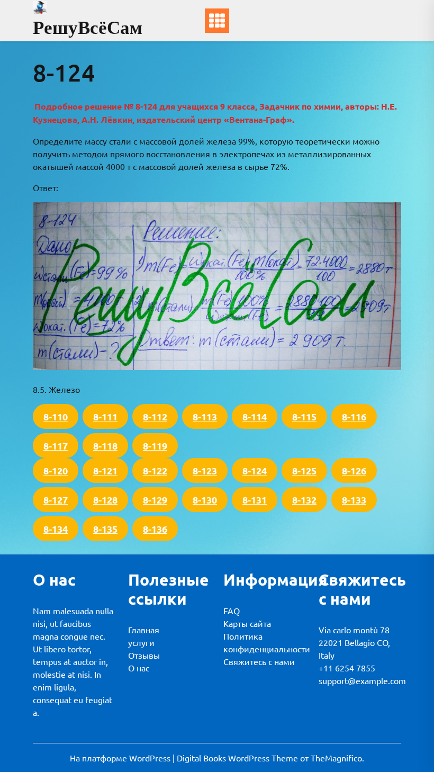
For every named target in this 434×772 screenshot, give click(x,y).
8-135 (105, 529)
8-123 (205, 470)
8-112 (155, 416)
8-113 (205, 416)
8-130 (205, 499)
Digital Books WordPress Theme (238, 757)
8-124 (254, 470)
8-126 (354, 470)
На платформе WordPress (121, 757)
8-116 (354, 416)
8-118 (105, 445)
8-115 (304, 416)
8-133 (354, 499)
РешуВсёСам (87, 27)
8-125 (304, 470)
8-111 (105, 416)
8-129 (155, 499)
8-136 (155, 529)
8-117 (55, 445)
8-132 (304, 499)
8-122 (155, 470)
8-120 (55, 470)
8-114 (254, 416)
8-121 (105, 470)
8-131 (254, 499)
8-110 (55, 416)
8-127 (55, 499)
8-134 (55, 529)
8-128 (105, 499)
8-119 (155, 445)
